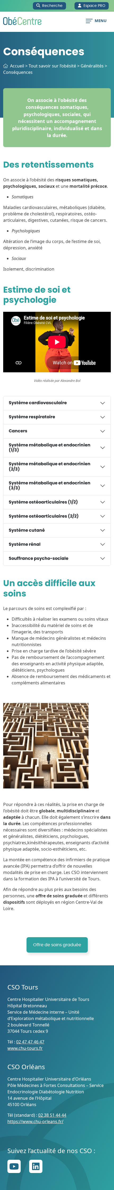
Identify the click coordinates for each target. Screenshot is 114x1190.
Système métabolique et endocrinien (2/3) (49, 466)
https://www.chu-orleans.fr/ (35, 1121)
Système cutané (27, 530)
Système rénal (25, 544)
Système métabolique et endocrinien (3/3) (49, 485)
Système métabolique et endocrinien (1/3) (49, 447)
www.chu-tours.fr (25, 1048)
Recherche (52, 6)
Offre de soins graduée (57, 945)
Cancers (18, 431)
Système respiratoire (32, 417)
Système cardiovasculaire (38, 403)
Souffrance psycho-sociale (38, 558)
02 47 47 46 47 (30, 1042)
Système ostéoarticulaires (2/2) (44, 516)
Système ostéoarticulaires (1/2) (43, 502)
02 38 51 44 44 (52, 1115)
